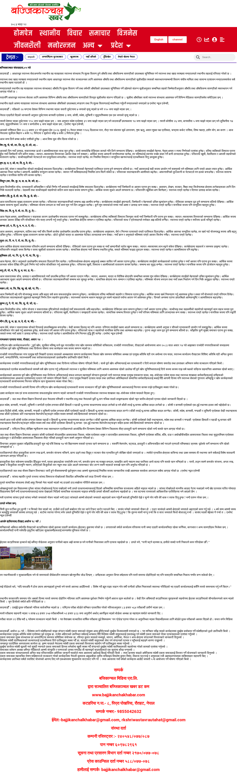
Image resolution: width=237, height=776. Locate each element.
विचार (74, 33)
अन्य (88, 46)
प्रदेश (117, 46)
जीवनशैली (27, 46)
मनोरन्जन (62, 46)
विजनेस (127, 33)
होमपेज (23, 33)
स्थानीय (49, 33)
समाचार (99, 33)
